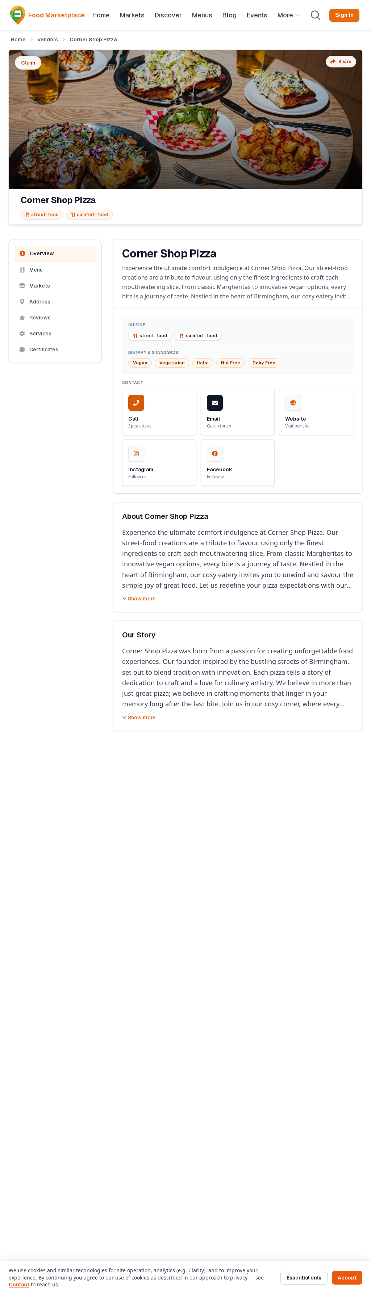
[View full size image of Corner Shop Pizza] (185, 119)
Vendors (47, 39)
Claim (28, 62)
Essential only (304, 1277)
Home (18, 39)
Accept (347, 1277)
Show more (142, 598)
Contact (19, 1284)
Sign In (344, 15)
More (285, 15)
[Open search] (315, 15)
